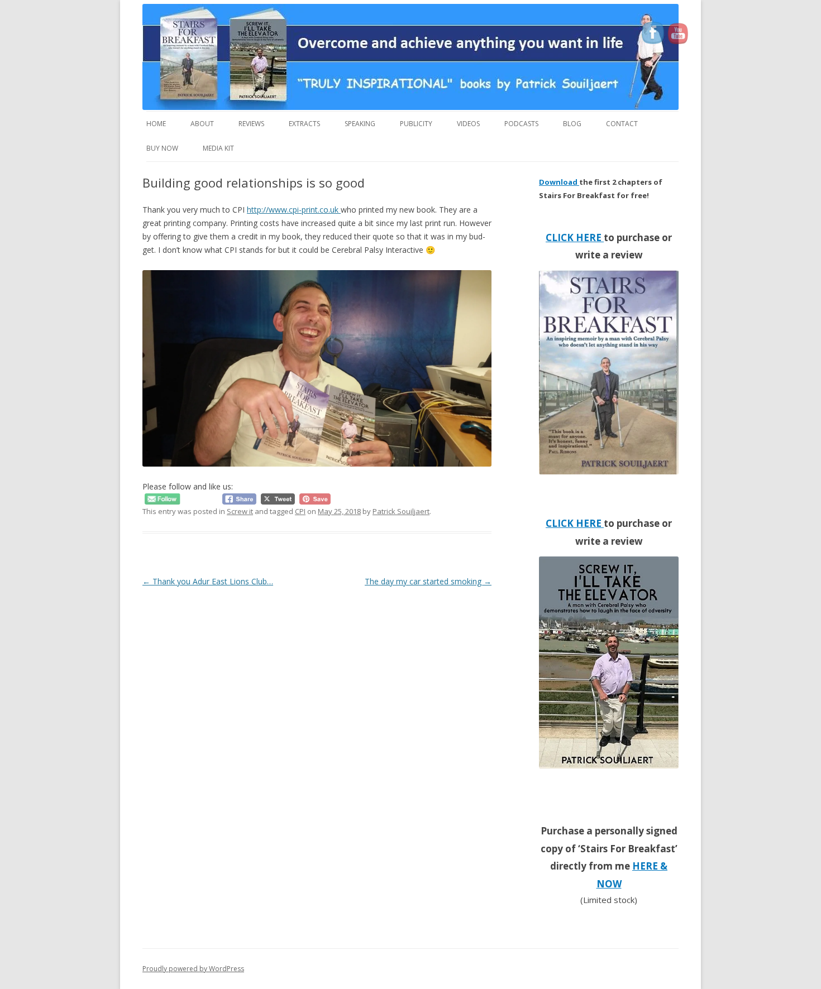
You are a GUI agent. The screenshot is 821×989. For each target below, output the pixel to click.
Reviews (251, 123)
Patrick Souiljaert (401, 511)
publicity (416, 123)
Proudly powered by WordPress (193, 968)
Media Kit (218, 148)
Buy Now (162, 148)
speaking (360, 123)
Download (559, 182)
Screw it (240, 511)
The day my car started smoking (428, 581)
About (202, 123)
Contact (622, 123)
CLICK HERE (575, 237)
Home (156, 123)
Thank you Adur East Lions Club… (207, 581)
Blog (572, 123)
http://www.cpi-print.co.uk (294, 209)
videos (468, 123)
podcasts (521, 123)
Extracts (304, 123)
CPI (300, 511)
